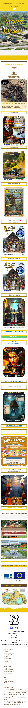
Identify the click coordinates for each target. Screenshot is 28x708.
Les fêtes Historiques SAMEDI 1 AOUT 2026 (14, 696)
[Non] (26, 5)
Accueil (6, 648)
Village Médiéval (8, 673)
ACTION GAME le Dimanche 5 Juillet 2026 (14, 694)
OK (14, 8)
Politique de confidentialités (11, 682)
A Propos (6, 660)
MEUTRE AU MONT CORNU (14, 343)
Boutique (6, 651)
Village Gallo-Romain (9, 668)
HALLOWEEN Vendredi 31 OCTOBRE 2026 (14, 702)
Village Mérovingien (9, 671)
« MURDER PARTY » (14, 341)
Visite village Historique (10, 654)
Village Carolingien (8, 669)
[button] (14, 57)
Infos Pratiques (7, 658)
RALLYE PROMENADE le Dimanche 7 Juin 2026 (15, 692)
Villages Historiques (9, 653)
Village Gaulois (7, 666)
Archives (6, 656)
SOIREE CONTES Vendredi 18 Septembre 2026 (15, 701)
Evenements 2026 (8, 649)
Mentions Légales (8, 681)
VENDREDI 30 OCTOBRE (14, 426)
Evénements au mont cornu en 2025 (12, 704)
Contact (6, 661)
